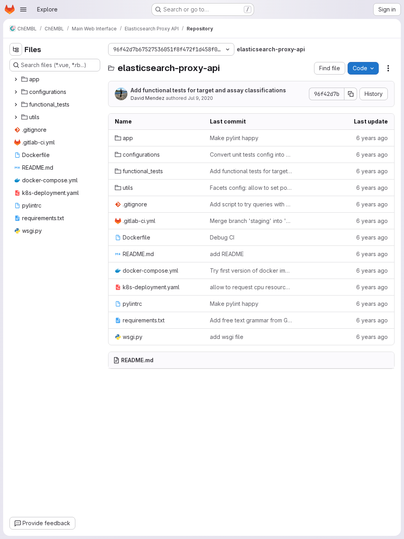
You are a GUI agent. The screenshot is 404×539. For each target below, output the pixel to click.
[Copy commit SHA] (350, 94)
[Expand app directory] (16, 79)
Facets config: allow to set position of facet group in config (251, 187)
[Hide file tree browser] (15, 49)
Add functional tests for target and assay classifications (208, 90)
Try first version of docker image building (251, 270)
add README (227, 254)
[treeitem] (55, 79)
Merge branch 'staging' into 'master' (251, 220)
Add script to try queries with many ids (251, 204)
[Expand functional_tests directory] (16, 104)
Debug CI (222, 237)
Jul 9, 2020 (200, 98)
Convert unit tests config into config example (251, 154)
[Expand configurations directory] (16, 92)
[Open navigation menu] (23, 9)
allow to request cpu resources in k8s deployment (251, 287)
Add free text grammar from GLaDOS (251, 320)
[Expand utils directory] (16, 117)
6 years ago (372, 138)
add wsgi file (226, 336)
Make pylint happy (234, 138)
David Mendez (148, 98)
